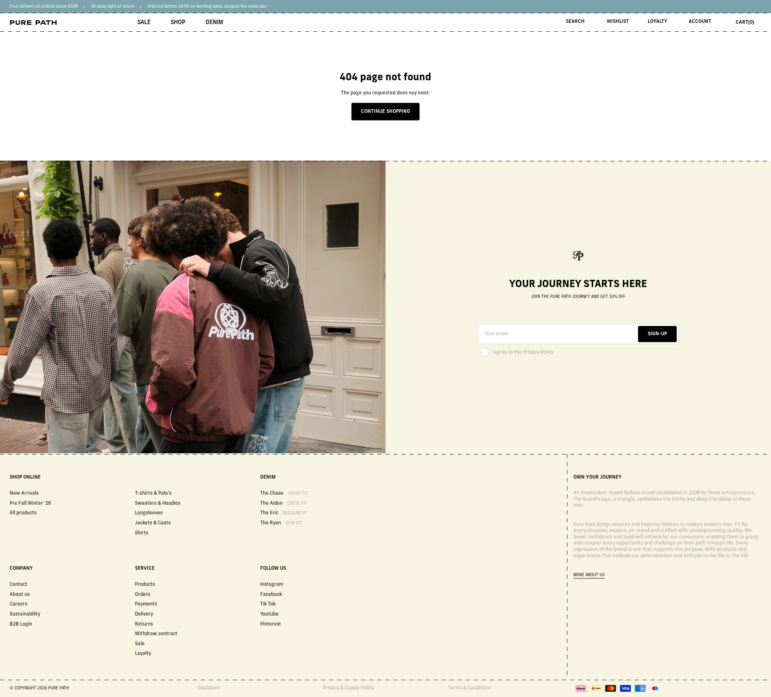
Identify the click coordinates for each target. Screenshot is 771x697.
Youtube (269, 614)
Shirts (141, 533)
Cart (745, 22)
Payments (146, 604)
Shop (178, 23)
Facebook (271, 594)
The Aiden (283, 503)
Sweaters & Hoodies (157, 503)
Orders (142, 594)
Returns (144, 624)
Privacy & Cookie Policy (348, 688)
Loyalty (657, 21)
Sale (144, 23)
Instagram (271, 584)
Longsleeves (149, 513)
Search (575, 21)
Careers (18, 604)
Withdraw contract (156, 634)
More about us (589, 575)
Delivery (144, 614)
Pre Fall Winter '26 (30, 503)
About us (20, 594)
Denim (214, 23)
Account (700, 21)
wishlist (618, 21)
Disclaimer (209, 688)
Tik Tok (267, 604)
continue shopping (385, 111)
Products (145, 584)
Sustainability (25, 614)
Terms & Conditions (469, 688)
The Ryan (281, 523)
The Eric (284, 513)
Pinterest (270, 624)
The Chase (284, 493)
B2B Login (21, 624)
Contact (18, 584)
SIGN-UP (657, 334)
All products (23, 513)
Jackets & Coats (153, 523)
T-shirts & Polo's (153, 493)
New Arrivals (24, 493)
